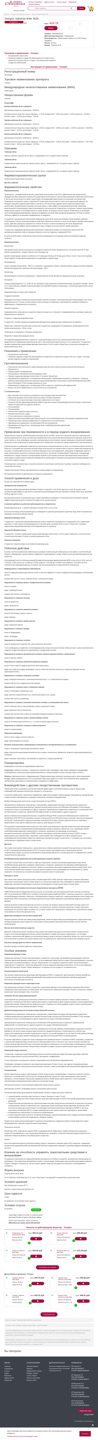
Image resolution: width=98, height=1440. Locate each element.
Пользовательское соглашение (59, 1368)
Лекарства (8, 1380)
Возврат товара (32, 1373)
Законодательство (55, 1370)
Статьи (6, 1371)
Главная (6, 14)
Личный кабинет (32, 1366)
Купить (51, 28)
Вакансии (7, 1375)
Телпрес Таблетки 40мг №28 (40, 14)
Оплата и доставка (33, 1378)
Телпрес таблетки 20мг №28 (18, 1296)
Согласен (85, 1434)
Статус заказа (62, 2)
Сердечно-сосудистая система (20, 14)
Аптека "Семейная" (35, 2)
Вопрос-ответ (31, 1380)
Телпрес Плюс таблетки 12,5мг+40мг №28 (65, 1296)
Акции (6, 1373)
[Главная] (14, 2)
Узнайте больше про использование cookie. (22, 1436)
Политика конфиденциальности (59, 1366)
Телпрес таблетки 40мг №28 (18, 1278)
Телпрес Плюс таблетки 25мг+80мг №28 (64, 1278)
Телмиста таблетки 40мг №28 (63, 1251)
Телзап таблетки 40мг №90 (62, 1234)
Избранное (72, 2)
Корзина (30, 1368)
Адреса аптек (49, 2)
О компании (8, 1368)
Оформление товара (34, 1371)
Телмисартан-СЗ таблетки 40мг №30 (18, 1234)
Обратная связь (86, 1411)
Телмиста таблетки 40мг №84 (18, 1251)
